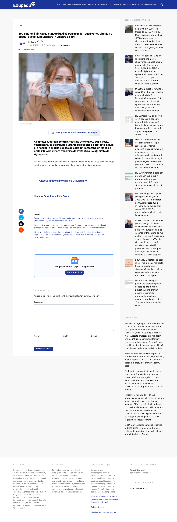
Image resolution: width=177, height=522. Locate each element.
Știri (56, 4)
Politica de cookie (98, 507)
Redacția (32, 42)
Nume (37, 336)
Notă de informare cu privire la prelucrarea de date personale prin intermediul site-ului (106, 499)
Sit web (94, 336)
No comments (65, 45)
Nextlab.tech (129, 4)
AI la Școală (115, 4)
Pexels (65, 196)
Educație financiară (147, 4)
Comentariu (39, 302)
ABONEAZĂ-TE (74, 273)
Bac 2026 (92, 4)
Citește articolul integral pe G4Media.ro (63, 180)
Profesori (102, 4)
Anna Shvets (50, 196)
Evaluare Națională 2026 (74, 4)
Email (65, 336)
